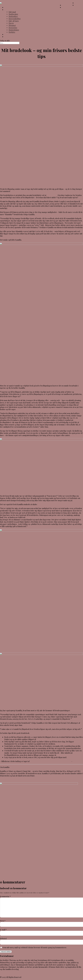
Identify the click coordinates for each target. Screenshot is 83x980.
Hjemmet (12, 25)
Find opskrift (9, 36)
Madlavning (13, 14)
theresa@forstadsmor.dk (10, 973)
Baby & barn (14, 21)
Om (5, 34)
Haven (11, 23)
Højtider (12, 32)
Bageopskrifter (15, 18)
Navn (2, 921)
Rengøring (13, 27)
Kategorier (8, 9)
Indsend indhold (6, 951)
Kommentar (5, 896)
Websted (3, 938)
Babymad (12, 12)
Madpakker (13, 16)
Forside (7, 7)
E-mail (3, 930)
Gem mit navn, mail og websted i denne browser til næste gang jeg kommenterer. (35, 947)
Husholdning (14, 30)
